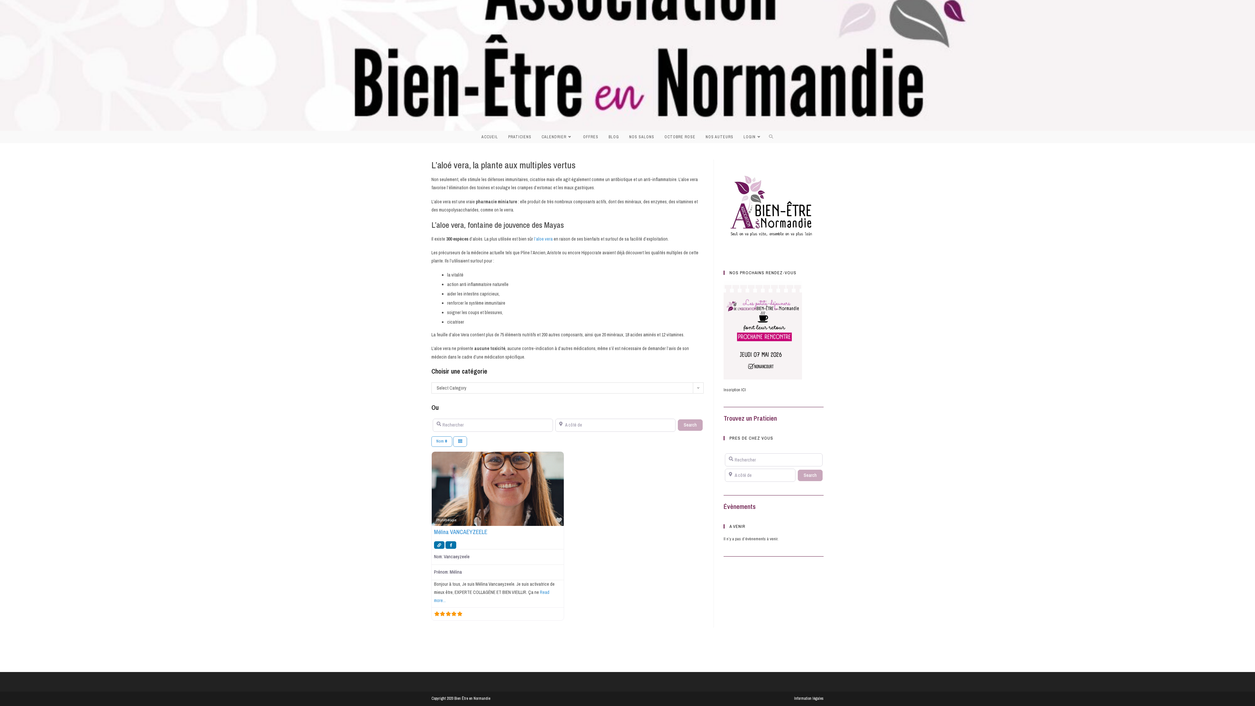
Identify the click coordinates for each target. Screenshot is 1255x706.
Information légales (809, 698)
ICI (743, 390)
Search (693, 425)
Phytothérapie (446, 520)
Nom (440, 441)
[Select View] (460, 441)
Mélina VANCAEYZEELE (460, 532)
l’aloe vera (544, 239)
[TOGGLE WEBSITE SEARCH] (773, 137)
